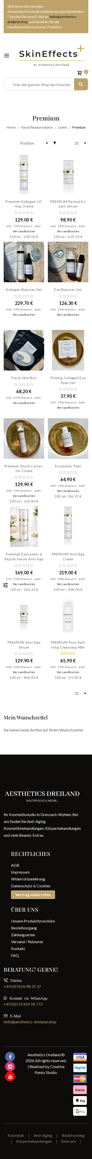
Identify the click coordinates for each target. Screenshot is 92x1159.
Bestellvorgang (24, 927)
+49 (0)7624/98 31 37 (22, 986)
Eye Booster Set (68, 289)
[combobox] (41, 84)
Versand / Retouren (27, 941)
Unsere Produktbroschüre (33, 921)
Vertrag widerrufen (33, 894)
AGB (15, 865)
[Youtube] (10, 1076)
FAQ (15, 955)
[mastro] (80, 1078)
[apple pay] (80, 1100)
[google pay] (80, 1111)
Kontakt (18, 948)
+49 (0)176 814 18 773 (23, 1004)
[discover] (80, 1057)
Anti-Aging (43, 1135)
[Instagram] (10, 1066)
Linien (63, 127)
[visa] (80, 1068)
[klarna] (80, 1089)
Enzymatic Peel (68, 466)
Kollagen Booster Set (24, 289)
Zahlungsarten (23, 934)
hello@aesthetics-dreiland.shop (30, 1021)
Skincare (68, 1141)
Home (11, 127)
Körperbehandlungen (34, 1141)
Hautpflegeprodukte (37, 127)
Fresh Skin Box (24, 378)
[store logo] (51, 55)
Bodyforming (73, 1135)
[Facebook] (10, 1057)
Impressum (20, 872)
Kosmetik (16, 1135)
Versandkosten (24, 231)
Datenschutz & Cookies (31, 885)
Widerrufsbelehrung (28, 879)
